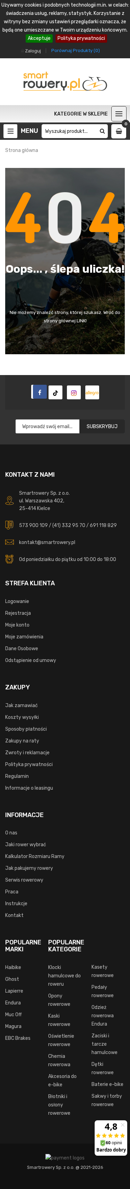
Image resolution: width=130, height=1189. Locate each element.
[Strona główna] (38, 392)
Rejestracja (18, 613)
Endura (13, 1003)
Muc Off (13, 1015)
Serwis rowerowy (24, 880)
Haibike (13, 967)
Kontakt (14, 915)
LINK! (82, 320)
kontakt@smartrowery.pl (47, 542)
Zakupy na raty (22, 741)
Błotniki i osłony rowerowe (59, 1105)
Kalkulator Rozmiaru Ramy (34, 856)
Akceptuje (39, 38)
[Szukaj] (102, 131)
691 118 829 (103, 525)
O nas (11, 833)
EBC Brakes (18, 1038)
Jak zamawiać (21, 705)
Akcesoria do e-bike (62, 1080)
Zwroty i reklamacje (27, 753)
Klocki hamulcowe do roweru (64, 976)
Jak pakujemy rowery (29, 868)
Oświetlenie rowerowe (61, 1040)
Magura (13, 1026)
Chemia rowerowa (59, 1060)
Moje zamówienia (24, 637)
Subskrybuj (102, 427)
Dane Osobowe (21, 649)
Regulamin (17, 776)
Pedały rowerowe (103, 991)
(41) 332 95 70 (68, 525)
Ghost (12, 979)
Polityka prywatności (81, 38)
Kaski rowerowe (59, 1020)
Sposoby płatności (26, 729)
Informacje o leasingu (29, 788)
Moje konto (17, 625)
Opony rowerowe (59, 1000)
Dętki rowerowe (103, 1068)
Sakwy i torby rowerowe (107, 1100)
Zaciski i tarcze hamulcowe (105, 1044)
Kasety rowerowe (103, 971)
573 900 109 (33, 525)
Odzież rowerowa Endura (103, 1015)
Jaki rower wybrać (25, 845)
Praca (11, 892)
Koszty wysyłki (22, 717)
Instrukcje (16, 904)
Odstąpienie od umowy (30, 660)
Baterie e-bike (107, 1084)
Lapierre (14, 991)
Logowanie (17, 601)
